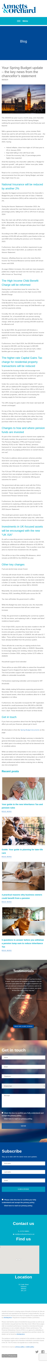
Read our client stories (23, 1026)
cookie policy (30, 1347)
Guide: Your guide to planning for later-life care (22, 851)
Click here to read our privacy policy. (18, 1119)
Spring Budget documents (30, 730)
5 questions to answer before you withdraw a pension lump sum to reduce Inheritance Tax (23, 943)
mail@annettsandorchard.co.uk (24, 1234)
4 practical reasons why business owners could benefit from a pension (22, 896)
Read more (7, 811)
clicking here (8, 1317)
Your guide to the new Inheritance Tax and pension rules (22, 806)
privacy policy (20, 1347)
